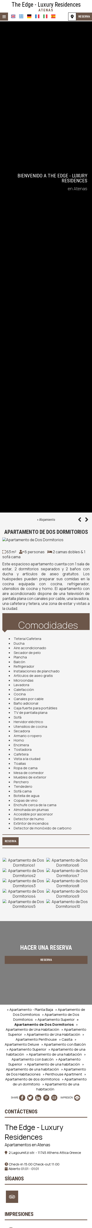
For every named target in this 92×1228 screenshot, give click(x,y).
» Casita (65, 1039)
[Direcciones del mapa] (72, 17)
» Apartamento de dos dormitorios (45, 1077)
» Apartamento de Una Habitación (42, 1027)
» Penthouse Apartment (62, 1074)
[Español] (53, 16)
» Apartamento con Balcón (63, 1044)
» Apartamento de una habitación (54, 1054)
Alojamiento (47, 520)
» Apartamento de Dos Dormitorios (46, 1022)
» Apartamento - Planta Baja (30, 1009)
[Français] (37, 16)
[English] (13, 16)
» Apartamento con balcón (49, 1057)
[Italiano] (45, 16)
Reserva (84, 16)
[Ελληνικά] (21, 16)
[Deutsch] (29, 16)
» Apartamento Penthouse (50, 1037)
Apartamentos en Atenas (27, 1144)
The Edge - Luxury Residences (46, 6)
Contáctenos (21, 1112)
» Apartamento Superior (55, 1019)
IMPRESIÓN (66, 1097)
